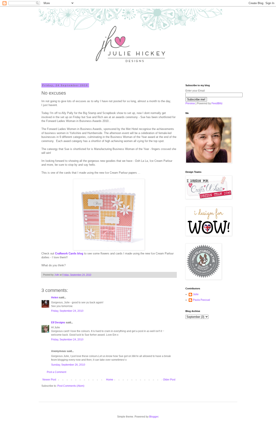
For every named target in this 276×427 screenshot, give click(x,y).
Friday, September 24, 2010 (67, 310)
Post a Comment (56, 372)
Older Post (169, 379)
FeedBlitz (217, 103)
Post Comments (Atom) (70, 385)
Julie (196, 294)
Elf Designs (58, 322)
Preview (190, 103)
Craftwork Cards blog (69, 253)
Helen (54, 297)
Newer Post (49, 379)
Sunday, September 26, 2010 (68, 364)
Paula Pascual (201, 299)
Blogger (153, 416)
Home (109, 379)
